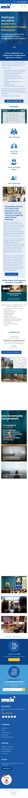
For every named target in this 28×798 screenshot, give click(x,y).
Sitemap (13, 795)
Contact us (13, 659)
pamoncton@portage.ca (14, 338)
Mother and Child (5, 732)
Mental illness (4, 735)
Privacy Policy (13, 793)
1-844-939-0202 (21, 2)
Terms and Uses (14, 794)
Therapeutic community (7, 746)
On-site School (5, 753)
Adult (2, 730)
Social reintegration (6, 751)
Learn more (6, 768)
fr (21, 6)
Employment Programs (7, 737)
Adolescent (4, 728)
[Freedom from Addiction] (6, 6)
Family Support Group (6, 749)
